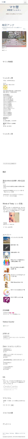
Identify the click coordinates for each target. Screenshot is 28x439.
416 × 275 (14, 27)
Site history (12, 433)
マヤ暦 (3, 2)
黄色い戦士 (5, 84)
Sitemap (7, 433)
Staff (4, 433)
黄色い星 (11, 84)
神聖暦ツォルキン (14, 10)
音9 (13, 84)
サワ (4, 379)
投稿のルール (17, 433)
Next (24, 28)
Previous (4, 28)
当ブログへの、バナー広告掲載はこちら (11, 314)
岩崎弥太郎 (10, 96)
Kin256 (4, 83)
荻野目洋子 (10, 107)
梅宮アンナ (19, 27)
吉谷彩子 (10, 115)
